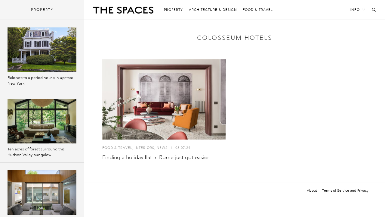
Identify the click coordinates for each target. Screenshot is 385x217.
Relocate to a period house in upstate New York (40, 80)
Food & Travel (258, 10)
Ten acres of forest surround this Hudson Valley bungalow (36, 152)
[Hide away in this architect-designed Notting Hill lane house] (42, 192)
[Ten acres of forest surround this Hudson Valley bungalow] (42, 121)
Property (173, 10)
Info (355, 10)
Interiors (144, 148)
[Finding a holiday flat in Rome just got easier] (164, 99)
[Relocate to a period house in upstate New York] (42, 49)
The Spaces (123, 11)
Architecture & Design (213, 10)
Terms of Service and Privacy (345, 190)
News (162, 148)
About (312, 190)
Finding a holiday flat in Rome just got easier (155, 157)
